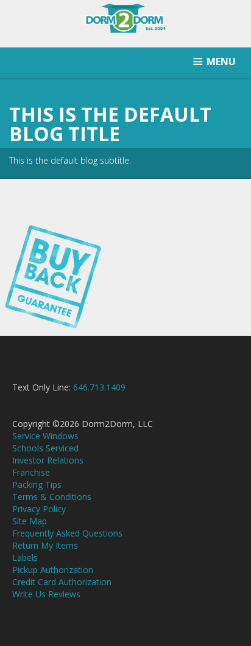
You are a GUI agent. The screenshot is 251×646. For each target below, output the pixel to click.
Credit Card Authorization (61, 582)
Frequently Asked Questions (67, 533)
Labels (25, 557)
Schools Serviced (45, 448)
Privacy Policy (39, 509)
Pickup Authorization (52, 569)
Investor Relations (47, 460)
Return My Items (45, 545)
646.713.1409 (99, 387)
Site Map (29, 521)
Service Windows (45, 436)
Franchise (31, 472)
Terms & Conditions (51, 496)
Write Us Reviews (46, 594)
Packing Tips (37, 484)
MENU (221, 61)
